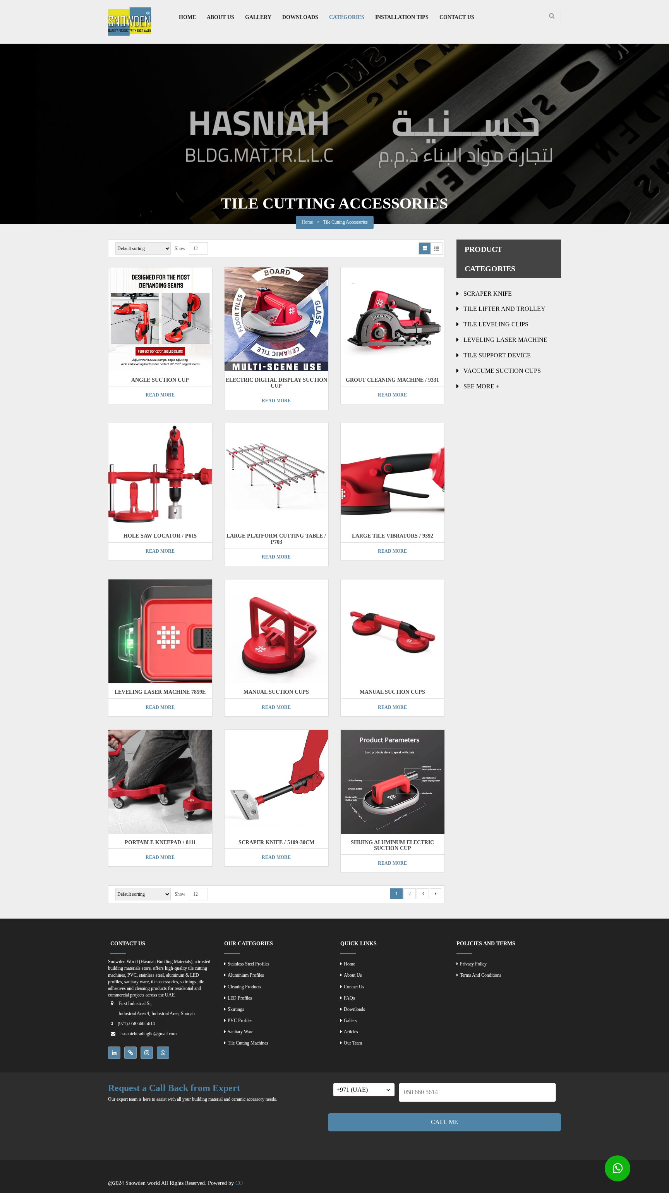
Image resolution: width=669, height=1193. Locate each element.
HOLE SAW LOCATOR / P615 (160, 536)
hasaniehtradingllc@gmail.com (148, 1033)
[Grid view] (425, 248)
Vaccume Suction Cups (502, 370)
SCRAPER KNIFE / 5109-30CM (276, 842)
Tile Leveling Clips (495, 324)
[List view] (436, 248)
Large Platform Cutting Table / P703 (276, 539)
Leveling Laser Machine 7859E (160, 692)
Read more (160, 395)
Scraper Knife (487, 293)
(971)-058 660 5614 (136, 1023)
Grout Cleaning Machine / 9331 (392, 380)
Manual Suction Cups (276, 692)
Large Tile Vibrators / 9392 (392, 536)
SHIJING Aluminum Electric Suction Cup (392, 845)
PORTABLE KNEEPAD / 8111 (160, 842)
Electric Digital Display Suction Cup (276, 383)
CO (239, 1183)
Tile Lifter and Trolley (504, 308)
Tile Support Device (497, 355)
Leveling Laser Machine (505, 339)
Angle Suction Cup (160, 380)
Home (307, 222)
